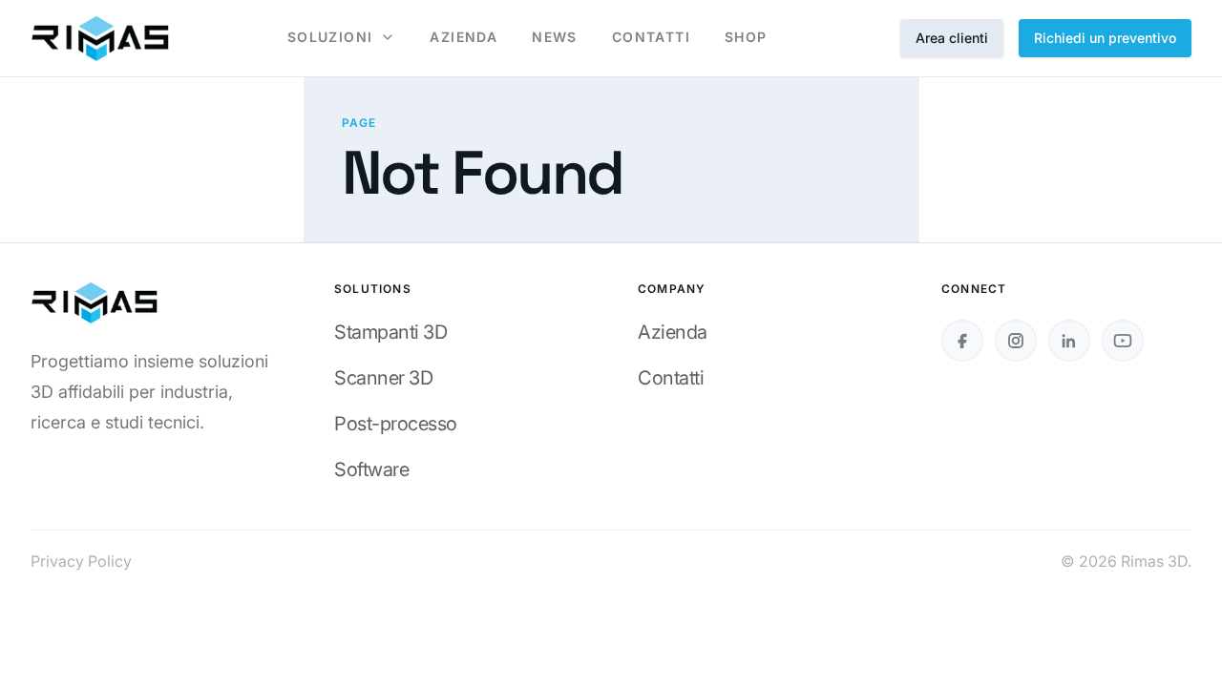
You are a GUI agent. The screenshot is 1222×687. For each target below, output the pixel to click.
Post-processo (395, 423)
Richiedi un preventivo (1105, 38)
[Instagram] (1016, 341)
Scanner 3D (383, 377)
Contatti (671, 377)
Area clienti (952, 38)
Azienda (672, 332)
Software (371, 469)
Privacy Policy (81, 561)
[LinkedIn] (1069, 341)
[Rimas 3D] (100, 38)
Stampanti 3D (390, 332)
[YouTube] (1123, 341)
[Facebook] (962, 341)
